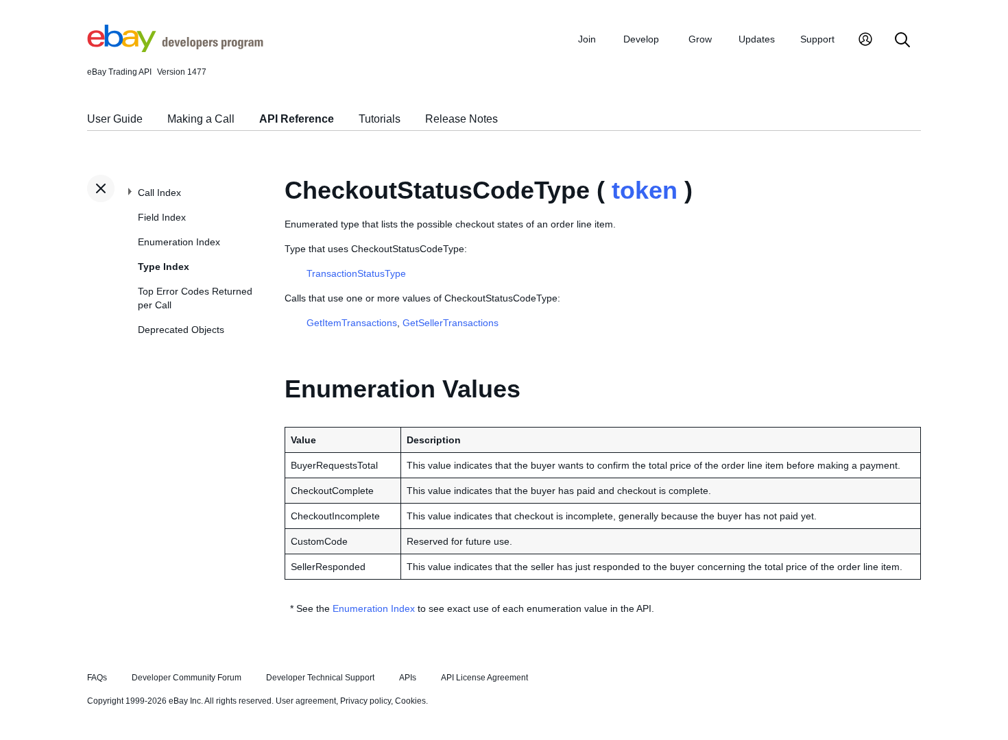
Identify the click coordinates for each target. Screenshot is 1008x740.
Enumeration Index (179, 241)
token (644, 190)
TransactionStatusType (356, 273)
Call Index (159, 192)
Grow (700, 39)
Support (817, 39)
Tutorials (379, 119)
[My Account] (865, 40)
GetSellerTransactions (451, 322)
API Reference (296, 119)
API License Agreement (484, 677)
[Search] (902, 40)
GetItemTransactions (352, 322)
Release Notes (461, 119)
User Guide (115, 119)
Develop (641, 39)
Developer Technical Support (320, 677)
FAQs (97, 677)
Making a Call (201, 119)
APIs (407, 677)
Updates (757, 39)
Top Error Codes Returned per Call (195, 298)
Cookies (410, 701)
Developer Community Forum (186, 677)
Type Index (163, 266)
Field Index (162, 217)
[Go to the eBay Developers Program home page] (175, 48)
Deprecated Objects (181, 329)
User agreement (306, 701)
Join (587, 39)
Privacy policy (365, 701)
